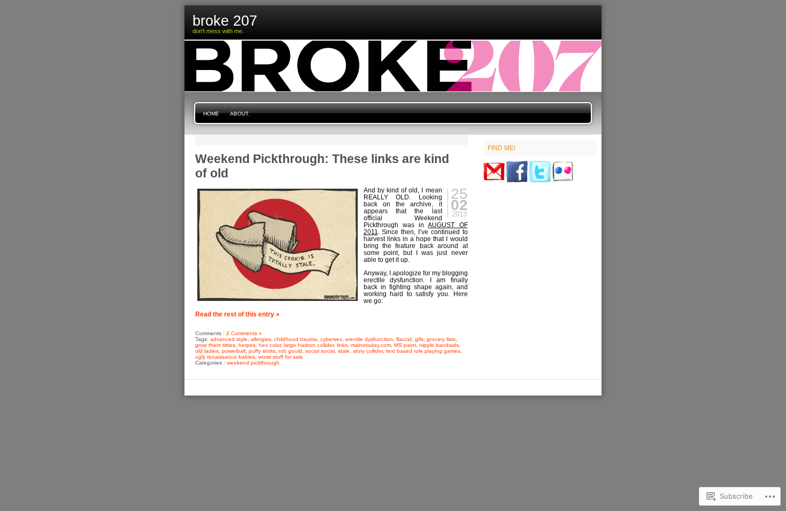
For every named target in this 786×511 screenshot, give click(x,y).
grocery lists (441, 339)
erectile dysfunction (369, 339)
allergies (261, 339)
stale (344, 351)
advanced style (229, 339)
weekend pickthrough (253, 363)
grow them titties (215, 345)
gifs (419, 339)
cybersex (331, 339)
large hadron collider (309, 345)
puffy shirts (262, 351)
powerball (233, 351)
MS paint (405, 345)
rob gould (290, 351)
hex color (270, 345)
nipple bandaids (439, 345)
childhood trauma (295, 339)
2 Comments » (244, 333)
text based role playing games (423, 351)
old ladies (207, 351)
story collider (368, 351)
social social (320, 351)
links (342, 345)
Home (211, 114)
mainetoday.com (371, 345)
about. (240, 114)
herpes (247, 345)
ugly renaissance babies (225, 357)
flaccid (404, 339)
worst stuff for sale (280, 357)
